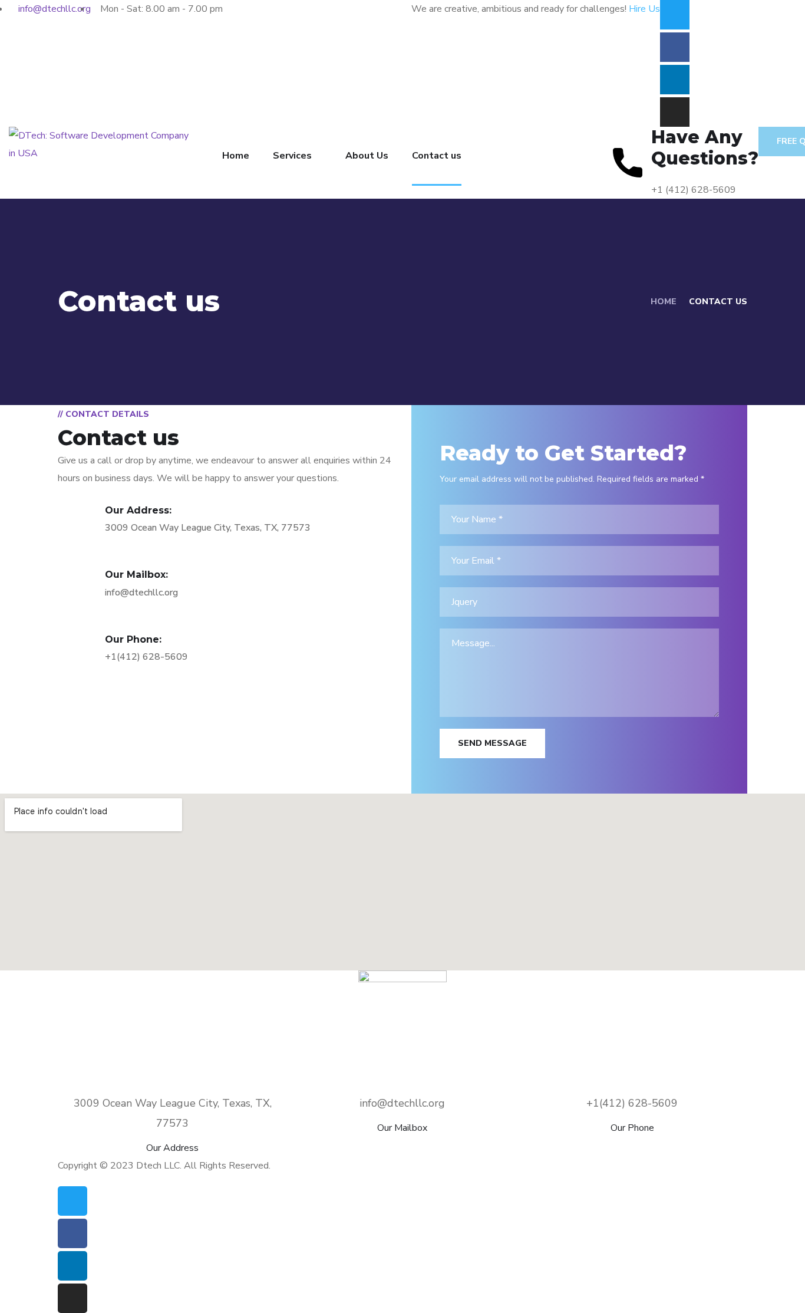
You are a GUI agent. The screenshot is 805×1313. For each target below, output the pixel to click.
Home (235, 155)
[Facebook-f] (674, 47)
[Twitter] (674, 14)
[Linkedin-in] (674, 79)
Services (292, 155)
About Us (366, 155)
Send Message (492, 743)
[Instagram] (674, 112)
